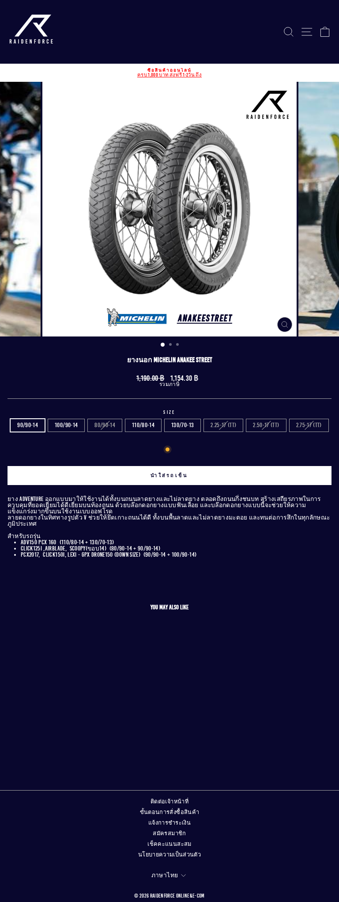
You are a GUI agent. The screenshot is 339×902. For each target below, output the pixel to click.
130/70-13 (182, 425)
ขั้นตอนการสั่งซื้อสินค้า (170, 812)
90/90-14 (27, 425)
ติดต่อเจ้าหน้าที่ (169, 802)
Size (169, 412)
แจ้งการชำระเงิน (169, 823)
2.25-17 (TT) (223, 425)
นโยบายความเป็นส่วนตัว (169, 855)
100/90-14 (66, 425)
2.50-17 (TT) (266, 425)
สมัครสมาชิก (169, 833)
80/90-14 (104, 425)
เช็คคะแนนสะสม (169, 844)
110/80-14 (143, 425)
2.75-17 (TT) (309, 425)
